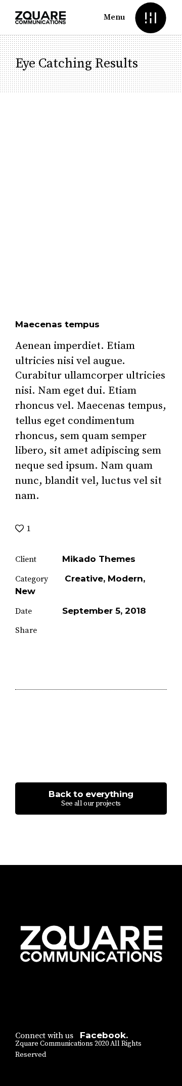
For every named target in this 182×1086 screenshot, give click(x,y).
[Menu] (150, 17)
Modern (125, 578)
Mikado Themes (98, 559)
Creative (84, 578)
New (25, 591)
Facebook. (104, 1035)
